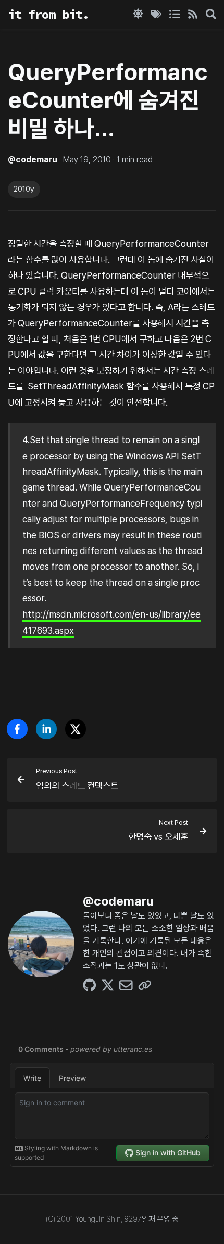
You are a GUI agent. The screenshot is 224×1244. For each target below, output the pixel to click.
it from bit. (48, 14)
